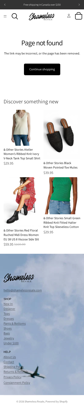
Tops (7, 314)
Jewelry (9, 338)
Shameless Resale (34, 401)
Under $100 (11, 343)
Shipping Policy (14, 367)
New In (8, 304)
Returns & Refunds (16, 372)
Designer (9, 309)
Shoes (8, 328)
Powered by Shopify (56, 401)
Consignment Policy (17, 383)
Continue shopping (42, 69)
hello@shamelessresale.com (23, 290)
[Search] (15, 16)
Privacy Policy (12, 377)
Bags (7, 333)
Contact (9, 362)
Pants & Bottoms (15, 323)
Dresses (9, 318)
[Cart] (79, 16)
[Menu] (5, 16)
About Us (10, 357)
